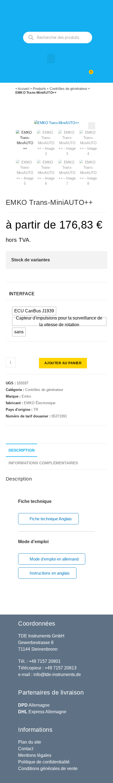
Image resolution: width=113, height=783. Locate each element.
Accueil (23, 89)
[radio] (34, 311)
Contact (25, 748)
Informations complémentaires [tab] (43, 463)
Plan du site (29, 742)
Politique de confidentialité (44, 762)
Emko (26, 396)
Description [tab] (22, 450)
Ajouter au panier (63, 363)
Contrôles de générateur (68, 89)
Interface (22, 293)
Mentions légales (34, 755)
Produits (39, 89)
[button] (51, 58)
